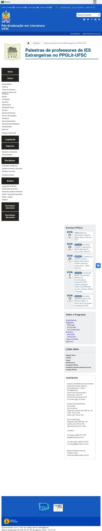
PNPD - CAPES (7, 197)
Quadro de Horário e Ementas (12, 168)
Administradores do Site (92, 34)
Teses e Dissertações (9, 116)
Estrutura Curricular (8, 171)
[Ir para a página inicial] (27, 43)
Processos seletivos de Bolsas (12, 192)
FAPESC (5, 200)
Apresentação (6, 84)
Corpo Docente (72, 339)
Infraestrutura (6, 105)
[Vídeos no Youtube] (92, 19)
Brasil (7, 2)
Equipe (4, 96)
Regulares (70, 322)
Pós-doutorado (7, 155)
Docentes (5, 102)
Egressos (5, 129)
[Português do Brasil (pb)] (57, 7)
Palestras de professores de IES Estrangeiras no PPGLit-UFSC (65, 43)
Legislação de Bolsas (9, 186)
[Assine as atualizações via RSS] (99, 19)
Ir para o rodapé (45, 7)
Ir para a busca (33, 7)
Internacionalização (8, 121)
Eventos (4, 110)
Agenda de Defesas (8, 113)
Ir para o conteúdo (7, 7)
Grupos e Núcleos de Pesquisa (9, 93)
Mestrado (71, 325)
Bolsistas (69, 332)
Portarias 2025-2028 (9, 133)
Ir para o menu (21, 7)
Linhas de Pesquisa (8, 90)
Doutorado (71, 327)
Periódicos (5, 118)
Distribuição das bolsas (10, 189)
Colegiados (6, 99)
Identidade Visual (8, 107)
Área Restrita (75, 34)
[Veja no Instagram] (96, 19)
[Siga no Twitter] (88, 19)
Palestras (36, 43)
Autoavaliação (7, 127)
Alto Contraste (78, 7)
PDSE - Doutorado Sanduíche (12, 194)
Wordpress (44, 527)
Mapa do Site (90, 7)
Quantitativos (71, 320)
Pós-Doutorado (73, 329)
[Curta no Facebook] (84, 19)
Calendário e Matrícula (9, 166)
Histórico (5, 87)
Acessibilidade (65, 7)
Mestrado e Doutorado (9, 152)
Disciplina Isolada (8, 175)
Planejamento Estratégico (10, 124)
